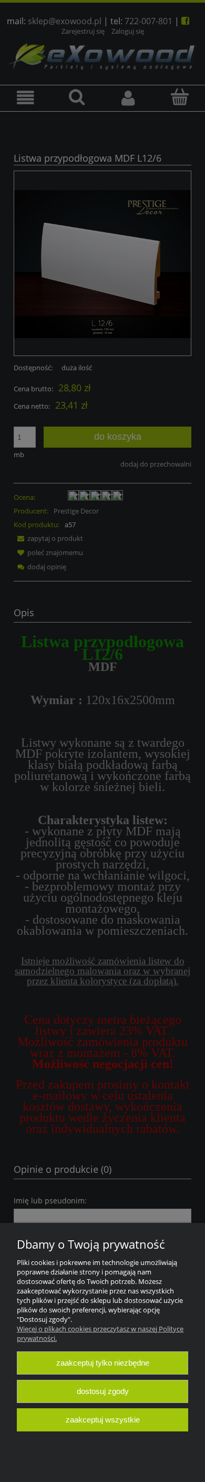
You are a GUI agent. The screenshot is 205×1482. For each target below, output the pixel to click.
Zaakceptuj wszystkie (103, 1419)
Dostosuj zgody (103, 1391)
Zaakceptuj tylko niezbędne (102, 1362)
